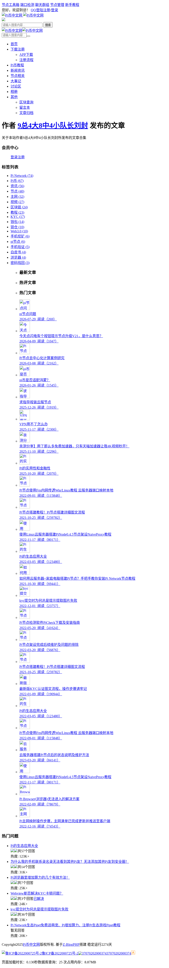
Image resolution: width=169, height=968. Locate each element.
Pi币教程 (17, 65)
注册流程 (26, 60)
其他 (14, 97)
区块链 (19, 207)
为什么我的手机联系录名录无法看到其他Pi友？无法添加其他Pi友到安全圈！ (70, 861)
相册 (14, 91)
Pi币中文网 (31, 944)
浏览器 (18, 257)
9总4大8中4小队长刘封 (53, 125)
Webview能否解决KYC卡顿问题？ (37, 893)
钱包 (17, 222)
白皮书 (18, 252)
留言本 (24, 107)
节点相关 (18, 76)
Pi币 (17, 181)
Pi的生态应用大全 (24, 846)
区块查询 (26, 102)
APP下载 (26, 54)
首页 (14, 44)
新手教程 (72, 5)
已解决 (38, 899)
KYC (18, 217)
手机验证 (20, 247)
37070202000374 (119, 953)
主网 (17, 196)
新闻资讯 (18, 70)
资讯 (17, 186)
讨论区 (16, 86)
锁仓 (17, 227)
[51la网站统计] (133, 953)
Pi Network (22, 176)
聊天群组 (42, 5)
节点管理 (57, 5)
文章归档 (26, 113)
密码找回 (20, 263)
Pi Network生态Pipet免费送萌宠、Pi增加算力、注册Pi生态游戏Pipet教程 (65, 925)
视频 (17, 202)
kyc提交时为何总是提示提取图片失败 (39, 909)
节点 (17, 191)
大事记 (16, 81)
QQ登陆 (37, 10)
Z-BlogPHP (71, 944)
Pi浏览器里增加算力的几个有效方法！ (40, 877)
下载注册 (18, 49)
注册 (46, 10)
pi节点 (18, 241)
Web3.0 (19, 231)
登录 (54, 10)
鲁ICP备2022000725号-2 (60, 953)
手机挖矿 (20, 236)
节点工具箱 (10, 5)
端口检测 (27, 5)
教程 (17, 212)
